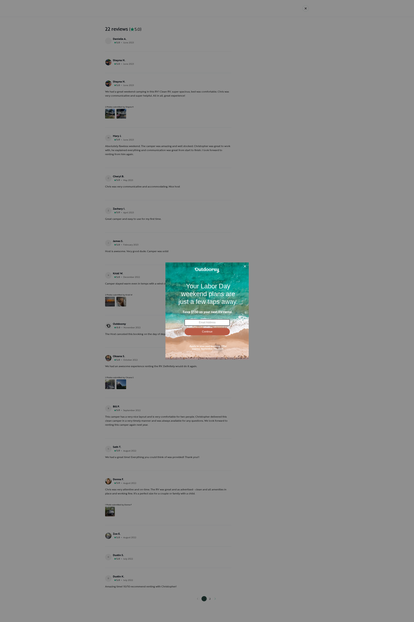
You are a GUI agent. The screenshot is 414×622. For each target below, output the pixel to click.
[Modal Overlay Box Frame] (207, 311)
